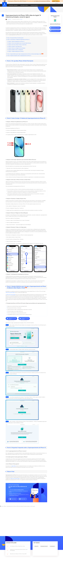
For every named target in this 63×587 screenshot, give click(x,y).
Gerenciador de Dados (24, 5)
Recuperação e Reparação (13, 5)
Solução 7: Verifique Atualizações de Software (16, 51)
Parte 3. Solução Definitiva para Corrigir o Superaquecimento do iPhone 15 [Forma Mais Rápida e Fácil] (24, 53)
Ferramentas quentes (34, 5)
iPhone (21, 19)
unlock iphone (52, 546)
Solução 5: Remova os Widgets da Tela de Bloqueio (16, 48)
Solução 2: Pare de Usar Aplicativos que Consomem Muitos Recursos (19, 43)
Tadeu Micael (9, 19)
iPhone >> (5, 506)
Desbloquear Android (44, 546)
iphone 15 (36, 546)
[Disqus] (31, 521)
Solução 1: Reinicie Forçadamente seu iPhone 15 (16, 41)
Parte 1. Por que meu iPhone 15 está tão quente (15, 37)
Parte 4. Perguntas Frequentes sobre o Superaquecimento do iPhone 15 (19, 55)
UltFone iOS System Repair (10, 292)
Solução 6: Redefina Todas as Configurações (15, 49)
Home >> (2, 506)
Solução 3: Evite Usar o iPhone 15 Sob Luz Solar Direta (17, 44)
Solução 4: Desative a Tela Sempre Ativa (15, 46)
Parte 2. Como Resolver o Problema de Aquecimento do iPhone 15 (18, 39)
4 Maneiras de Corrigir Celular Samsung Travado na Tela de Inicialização (18, 550)
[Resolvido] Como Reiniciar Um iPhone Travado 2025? (18, 553)
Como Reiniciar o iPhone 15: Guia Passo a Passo (17, 546)
